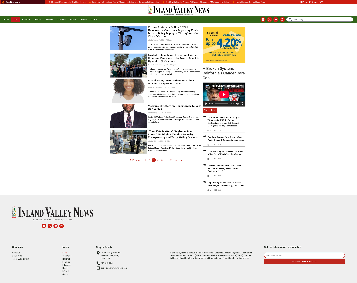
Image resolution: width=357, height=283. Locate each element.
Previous (136, 160)
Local (15, 19)
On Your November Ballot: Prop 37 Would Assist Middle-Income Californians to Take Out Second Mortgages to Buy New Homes (224, 121)
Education (61, 19)
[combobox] (319, 19)
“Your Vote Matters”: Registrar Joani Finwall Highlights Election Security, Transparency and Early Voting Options (173, 134)
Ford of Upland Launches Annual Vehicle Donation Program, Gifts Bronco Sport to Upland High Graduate (173, 58)
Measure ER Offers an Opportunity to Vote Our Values (174, 107)
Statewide (26, 19)
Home (6, 19)
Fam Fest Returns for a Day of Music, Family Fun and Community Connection (226, 138)
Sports (94, 19)
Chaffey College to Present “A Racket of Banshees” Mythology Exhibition (225, 152)
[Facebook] (263, 19)
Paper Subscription (20, 259)
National (38, 19)
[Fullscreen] (241, 103)
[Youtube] (275, 19)
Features (49, 19)
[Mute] (237, 103)
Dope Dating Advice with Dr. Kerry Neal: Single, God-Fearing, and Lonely (226, 184)
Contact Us (17, 256)
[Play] (206, 103)
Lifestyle (83, 19)
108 (170, 160)
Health (73, 19)
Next (177, 160)
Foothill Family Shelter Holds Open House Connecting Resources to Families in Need (224, 168)
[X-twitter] (269, 19)
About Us (16, 253)
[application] (224, 95)
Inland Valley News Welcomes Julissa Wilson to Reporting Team (171, 82)
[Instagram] (282, 19)
